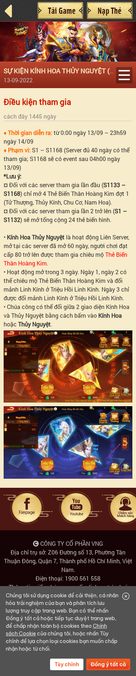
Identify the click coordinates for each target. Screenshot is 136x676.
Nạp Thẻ (109, 10)
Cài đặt (60, 10)
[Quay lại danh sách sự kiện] (13, 11)
